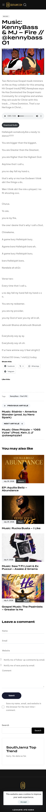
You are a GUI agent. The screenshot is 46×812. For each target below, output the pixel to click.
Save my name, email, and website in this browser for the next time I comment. (23, 706)
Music (6, 16)
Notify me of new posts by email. (19, 665)
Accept (23, 802)
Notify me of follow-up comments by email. (24, 660)
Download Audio (10, 125)
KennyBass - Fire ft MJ (18, 396)
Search (5, 725)
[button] (4, 4)
